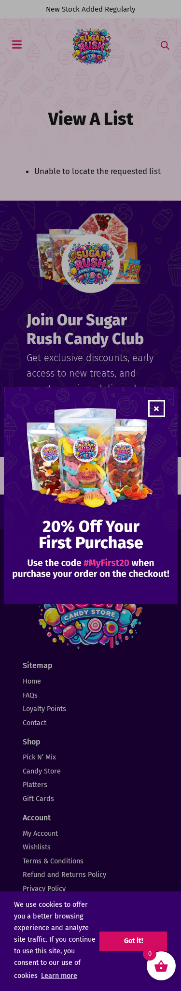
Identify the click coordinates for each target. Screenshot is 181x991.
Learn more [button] (59, 976)
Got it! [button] (133, 941)
